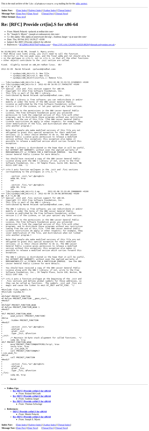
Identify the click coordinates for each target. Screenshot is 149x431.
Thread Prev (48, 13)
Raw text (21, 17)
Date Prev (21, 13)
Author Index (50, 10)
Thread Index (64, 10)
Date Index (22, 10)
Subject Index (35, 10)
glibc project (81, 3)
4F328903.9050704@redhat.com (34, 44)
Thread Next (61, 13)
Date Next (32, 13)
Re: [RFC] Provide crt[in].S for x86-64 (32, 391)
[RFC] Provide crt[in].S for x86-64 (30, 411)
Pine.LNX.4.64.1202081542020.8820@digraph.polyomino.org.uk (84, 44)
